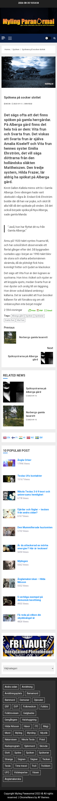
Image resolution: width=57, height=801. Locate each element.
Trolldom (45, 765)
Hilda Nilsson (12, 726)
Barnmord (10, 700)
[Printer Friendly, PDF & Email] (40, 310)
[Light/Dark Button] (48, 38)
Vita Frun (20, 320)
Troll (34, 765)
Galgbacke (28, 713)
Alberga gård (17, 316)
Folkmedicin (29, 706)
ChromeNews (26, 797)
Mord (7, 732)
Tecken (46, 759)
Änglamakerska (13, 779)
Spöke (17, 752)
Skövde (44, 746)
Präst (42, 739)
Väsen (35, 772)
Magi (45, 726)
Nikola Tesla (28, 739)
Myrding (31, 732)
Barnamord (32, 693)
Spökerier (39, 316)
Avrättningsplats (13, 693)
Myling (18, 732)
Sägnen (22, 759)
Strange (9, 759)
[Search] (54, 38)
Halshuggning (29, 719)
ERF (7, 706)
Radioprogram (12, 746)
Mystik (44, 732)
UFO (7, 772)
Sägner (34, 759)
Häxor (27, 726)
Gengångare (11, 719)
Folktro (44, 706)
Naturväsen (11, 739)
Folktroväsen (12, 713)
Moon (8, 104)
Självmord (29, 746)
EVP (16, 706)
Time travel (21, 765)
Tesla (7, 765)
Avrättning (27, 686)
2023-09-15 (18, 104)
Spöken (29, 316)
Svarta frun (9, 320)
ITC (36, 726)
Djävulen (38, 700)
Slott (7, 752)
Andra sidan (11, 686)
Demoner (24, 700)
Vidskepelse (21, 772)
